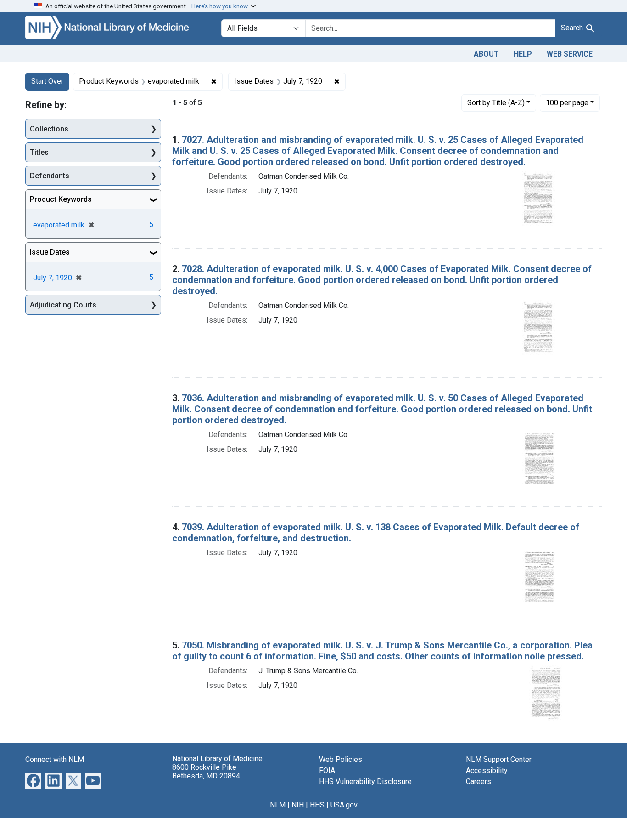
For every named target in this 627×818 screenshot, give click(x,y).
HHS (317, 805)
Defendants (49, 175)
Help (523, 54)
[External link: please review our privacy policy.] (33, 779)
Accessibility (487, 770)
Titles (39, 152)
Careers (478, 781)
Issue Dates (50, 252)
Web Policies (340, 759)
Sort (496, 102)
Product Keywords (61, 199)
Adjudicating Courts (63, 305)
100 (567, 102)
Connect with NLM (54, 759)
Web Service (570, 54)
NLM (278, 805)
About (486, 54)
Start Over (47, 81)
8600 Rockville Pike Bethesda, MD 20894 (206, 771)
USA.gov (344, 805)
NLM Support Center (499, 759)
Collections (49, 129)
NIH (297, 805)
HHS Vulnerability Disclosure (365, 781)
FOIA (327, 770)
